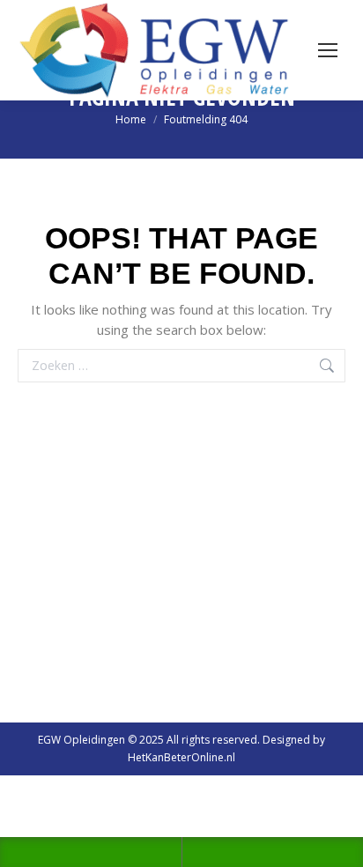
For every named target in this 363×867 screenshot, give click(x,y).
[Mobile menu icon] (327, 50)
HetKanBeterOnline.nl (181, 757)
